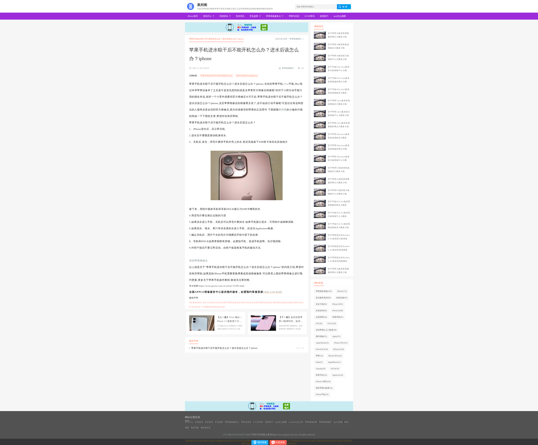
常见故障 (254, 16)
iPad (286, 83)
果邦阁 (283, 109)
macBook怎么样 (296, 422)
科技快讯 (224, 16)
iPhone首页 (193, 16)
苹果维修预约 (295, 39)
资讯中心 (207, 16)
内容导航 (195, 428)
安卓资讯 (240, 16)
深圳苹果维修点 (198, 260)
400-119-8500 (273, 291)
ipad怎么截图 (340, 16)
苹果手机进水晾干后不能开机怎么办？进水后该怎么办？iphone (224, 348)
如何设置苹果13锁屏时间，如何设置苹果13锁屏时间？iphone (291, 319)
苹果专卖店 (294, 16)
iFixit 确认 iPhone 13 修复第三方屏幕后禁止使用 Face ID (229, 319)
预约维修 (262, 442)
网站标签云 (206, 428)
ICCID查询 (310, 16)
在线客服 (280, 442)
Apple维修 (338, 422)
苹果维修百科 (311, 422)
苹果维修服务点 (273, 16)
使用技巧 (324, 16)
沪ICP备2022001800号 (233, 434)
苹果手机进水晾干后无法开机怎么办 (216, 76)
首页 (285, 39)
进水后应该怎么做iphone (246, 76)
